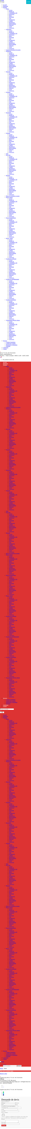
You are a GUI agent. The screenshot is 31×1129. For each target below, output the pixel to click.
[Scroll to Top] (0, 1128)
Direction (8, 71)
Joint (7, 153)
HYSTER (11, 17)
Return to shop (3, 1073)
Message (3, 1122)
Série (2, 1109)
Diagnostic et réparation (11, 345)
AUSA (10, 10)
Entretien (8, 346)
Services (5, 340)
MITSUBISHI (12, 24)
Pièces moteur (9, 197)
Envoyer (4, 1125)
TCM (10, 26)
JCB (10, 18)
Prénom (17, 1103)
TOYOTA (11, 28)
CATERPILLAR (13, 13)
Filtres (7, 9)
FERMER (28, 2)
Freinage (8, 133)
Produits (5, 7)
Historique (5, 6)
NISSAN (11, 25)
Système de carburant (11, 258)
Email (2, 1106)
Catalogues (5, 347)
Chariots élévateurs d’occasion (13, 50)
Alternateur (8, 29)
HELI (10, 15)
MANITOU (12, 22)
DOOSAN (11, 14)
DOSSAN (11, 181)
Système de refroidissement (12, 279)
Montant (8, 175)
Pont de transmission (11, 218)
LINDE (11, 21)
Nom (16, 1104)
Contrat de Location (10, 343)
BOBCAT (11, 11)
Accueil (5, 4)
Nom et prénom (5, 1101)
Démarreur (8, 51)
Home (1, 1068)
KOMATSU (12, 19)
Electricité (8, 112)
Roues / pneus (9, 238)
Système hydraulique (11, 299)
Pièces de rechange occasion (12, 196)
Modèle (3, 1111)
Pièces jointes (4, 1112)
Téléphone (4, 1107)
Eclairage (8, 92)
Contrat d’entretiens (10, 342)
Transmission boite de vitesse (13, 320)
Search (4, 1064)
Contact (5, 349)
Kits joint (8, 155)
